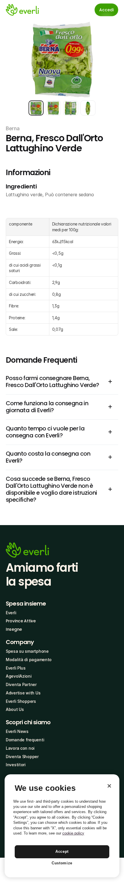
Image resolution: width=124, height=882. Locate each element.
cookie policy (73, 833)
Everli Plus (16, 667)
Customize (62, 863)
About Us (15, 709)
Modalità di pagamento (29, 659)
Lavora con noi (20, 748)
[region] (62, 825)
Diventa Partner (21, 684)
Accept (62, 851)
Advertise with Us (23, 692)
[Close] (109, 786)
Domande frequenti (25, 739)
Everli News (17, 731)
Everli (11, 612)
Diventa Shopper (22, 756)
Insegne (14, 629)
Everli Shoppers (21, 701)
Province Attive (21, 621)
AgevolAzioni (19, 676)
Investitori (16, 764)
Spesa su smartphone (27, 651)
